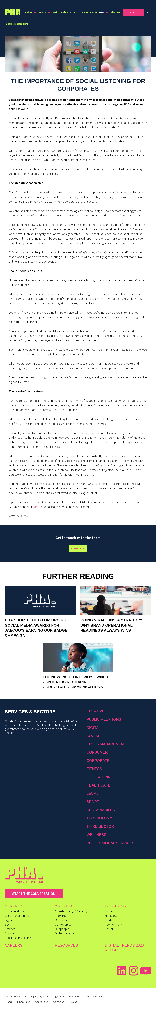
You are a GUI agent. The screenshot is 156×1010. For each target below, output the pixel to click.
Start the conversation (33, 893)
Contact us (78, 548)
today (37, 507)
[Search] (148, 12)
